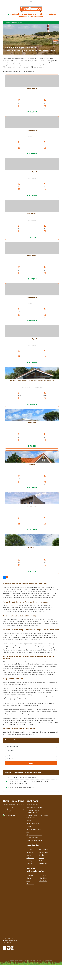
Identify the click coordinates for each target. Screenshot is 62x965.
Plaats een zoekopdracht (34, 840)
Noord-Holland (44, 852)
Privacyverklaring (32, 838)
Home (7, 22)
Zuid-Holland (43, 863)
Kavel (28, 881)
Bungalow (29, 875)
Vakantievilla (43, 881)
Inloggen (29, 826)
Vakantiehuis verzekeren (34, 807)
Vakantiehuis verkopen (33, 829)
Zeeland (41, 861)
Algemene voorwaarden (34, 835)
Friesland (29, 855)
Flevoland (29, 852)
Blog (28, 832)
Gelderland (30, 858)
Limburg (29, 863)
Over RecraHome (32, 805)
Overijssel (42, 855)
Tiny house (42, 875)
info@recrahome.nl (11, 940)
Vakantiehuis (43, 878)
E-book (28, 820)
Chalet (28, 878)
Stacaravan (30, 884)
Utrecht (41, 858)
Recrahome (31, 9)
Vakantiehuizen (13, 22)
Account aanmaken (32, 823)
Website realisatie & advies (32, 960)
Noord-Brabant (44, 849)
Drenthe (29, 849)
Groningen (30, 861)
